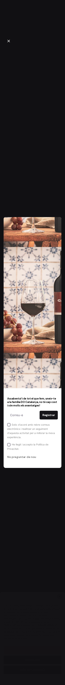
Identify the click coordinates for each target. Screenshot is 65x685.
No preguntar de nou (21, 457)
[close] (9, 41)
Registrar (48, 415)
